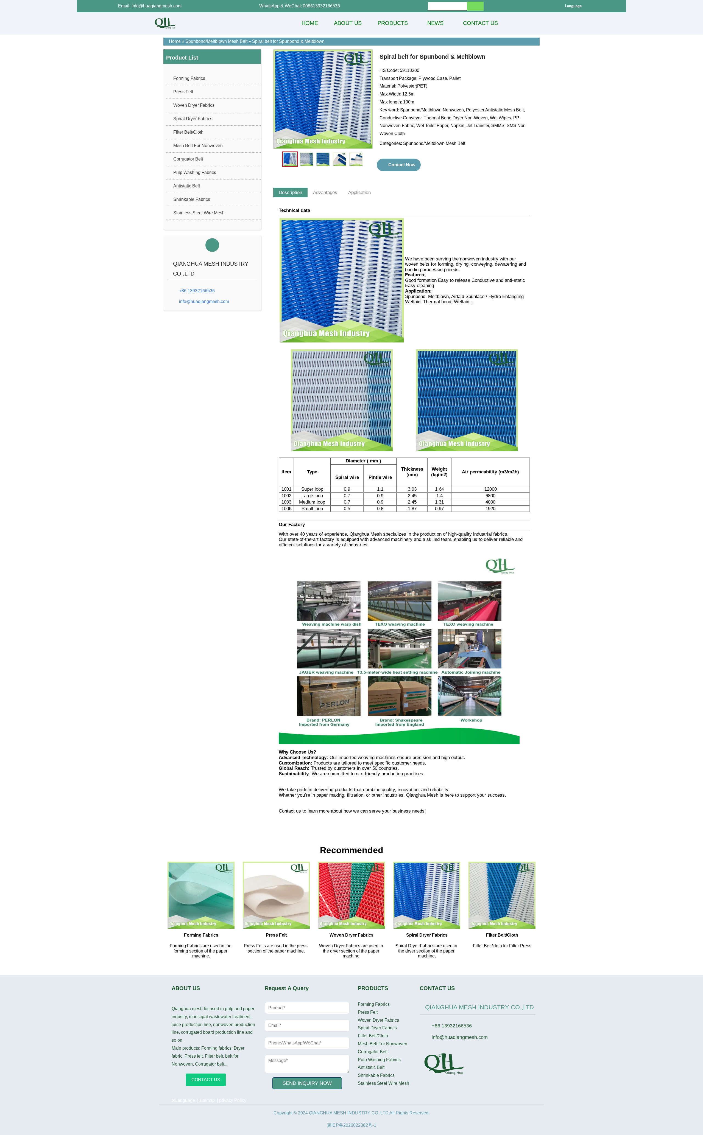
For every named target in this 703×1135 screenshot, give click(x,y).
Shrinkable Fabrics (191, 199)
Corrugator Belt (188, 159)
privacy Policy (232, 1100)
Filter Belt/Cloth (188, 132)
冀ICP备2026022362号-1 (351, 1125)
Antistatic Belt (186, 186)
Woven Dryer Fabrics (193, 105)
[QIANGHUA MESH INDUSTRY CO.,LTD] (165, 23)
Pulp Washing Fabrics (194, 172)
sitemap (207, 1100)
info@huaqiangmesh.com (204, 301)
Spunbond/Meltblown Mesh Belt (216, 41)
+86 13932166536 (197, 290)
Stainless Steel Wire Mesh (199, 212)
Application (359, 192)
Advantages (325, 192)
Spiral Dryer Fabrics (192, 118)
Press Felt (183, 91)
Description (290, 192)
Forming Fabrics (189, 78)
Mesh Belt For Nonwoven (198, 145)
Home (175, 41)
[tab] (290, 193)
